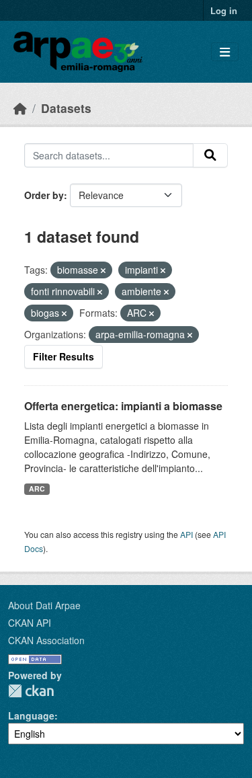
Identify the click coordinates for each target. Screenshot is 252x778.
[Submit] (210, 155)
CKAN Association (46, 640)
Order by (44, 195)
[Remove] (103, 270)
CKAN (31, 691)
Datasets (66, 108)
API (186, 534)
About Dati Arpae (44, 605)
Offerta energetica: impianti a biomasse (123, 406)
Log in (223, 10)
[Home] (20, 108)
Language (31, 715)
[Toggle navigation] (225, 52)
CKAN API (29, 622)
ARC (37, 488)
